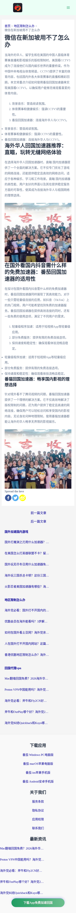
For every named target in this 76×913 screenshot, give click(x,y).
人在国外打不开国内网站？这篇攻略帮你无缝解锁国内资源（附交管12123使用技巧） (27, 643)
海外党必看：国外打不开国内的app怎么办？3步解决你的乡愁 (27, 610)
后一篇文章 (38, 521)
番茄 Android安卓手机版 (38, 781)
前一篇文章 (38, 513)
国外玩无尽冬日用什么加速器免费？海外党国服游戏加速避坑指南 (27, 564)
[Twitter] (15, 498)
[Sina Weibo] (22, 498)
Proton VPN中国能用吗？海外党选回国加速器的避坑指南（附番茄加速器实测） (27, 689)
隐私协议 (38, 810)
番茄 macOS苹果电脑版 (38, 763)
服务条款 (38, 801)
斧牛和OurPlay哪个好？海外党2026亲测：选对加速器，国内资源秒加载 (27, 711)
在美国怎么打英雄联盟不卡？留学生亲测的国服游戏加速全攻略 (27, 553)
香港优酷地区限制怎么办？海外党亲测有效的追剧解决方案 (27, 654)
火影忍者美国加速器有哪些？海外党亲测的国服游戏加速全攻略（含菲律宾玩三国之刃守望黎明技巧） (27, 586)
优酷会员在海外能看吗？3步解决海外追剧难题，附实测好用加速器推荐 (27, 621)
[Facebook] (8, 498)
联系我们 (38, 828)
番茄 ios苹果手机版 (38, 772)
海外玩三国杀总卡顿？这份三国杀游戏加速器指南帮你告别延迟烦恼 (27, 575)
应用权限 (38, 819)
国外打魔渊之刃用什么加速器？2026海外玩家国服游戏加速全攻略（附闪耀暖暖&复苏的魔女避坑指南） (27, 542)
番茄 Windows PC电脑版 (38, 754)
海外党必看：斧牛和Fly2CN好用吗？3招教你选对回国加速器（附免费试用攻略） (27, 700)
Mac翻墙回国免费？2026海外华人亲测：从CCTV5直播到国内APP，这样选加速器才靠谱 (27, 678)
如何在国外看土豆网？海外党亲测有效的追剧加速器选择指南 (27, 632)
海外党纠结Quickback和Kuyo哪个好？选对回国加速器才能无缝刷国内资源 (27, 723)
